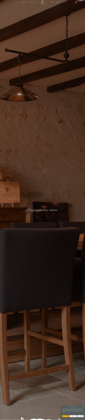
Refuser (73, 416)
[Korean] (81, 0)
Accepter (65, 416)
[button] (83, 406)
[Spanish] (83, 0)
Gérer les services (63, 413)
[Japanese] (80, 0)
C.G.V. (75, 418)
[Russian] (82, 0)
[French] (79, 0)
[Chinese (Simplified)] (76, 0)
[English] (78, 0)
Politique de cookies (72, 418)
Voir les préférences (80, 416)
